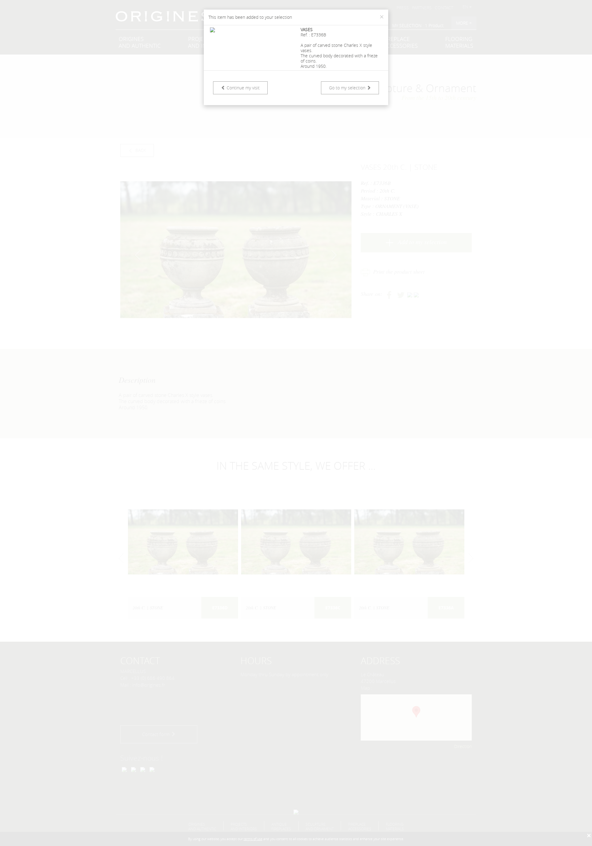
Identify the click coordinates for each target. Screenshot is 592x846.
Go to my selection (348, 88)
